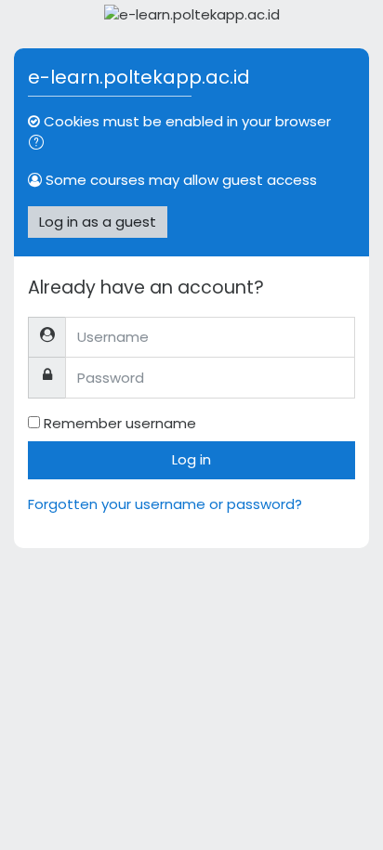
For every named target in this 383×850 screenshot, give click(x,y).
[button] (40, 144)
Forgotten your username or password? (165, 504)
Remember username (120, 423)
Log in (191, 459)
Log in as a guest (97, 221)
